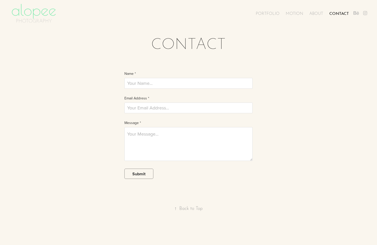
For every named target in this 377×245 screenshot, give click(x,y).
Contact (339, 13)
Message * (132, 123)
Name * (130, 73)
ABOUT (316, 13)
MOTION (294, 13)
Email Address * (136, 98)
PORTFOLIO (268, 13)
